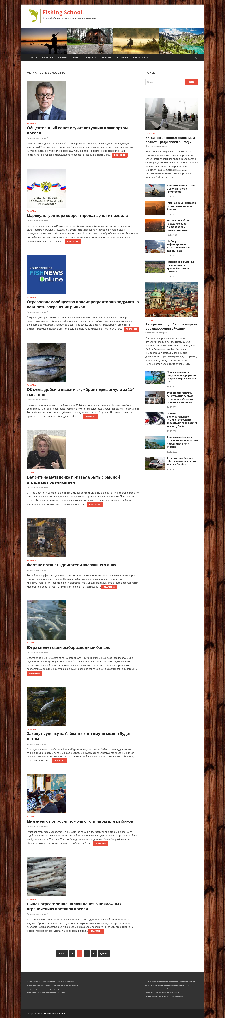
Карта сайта (140, 58)
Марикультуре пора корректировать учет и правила (77, 215)
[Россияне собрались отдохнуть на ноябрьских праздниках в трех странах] (155, 447)
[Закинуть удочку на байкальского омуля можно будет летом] (83, 707)
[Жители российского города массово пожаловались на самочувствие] (155, 231)
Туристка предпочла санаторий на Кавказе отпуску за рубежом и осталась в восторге (180, 397)
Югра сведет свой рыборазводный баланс (68, 647)
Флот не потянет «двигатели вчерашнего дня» (71, 564)
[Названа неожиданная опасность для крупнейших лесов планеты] (155, 272)
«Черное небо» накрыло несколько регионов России (181, 206)
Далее (103, 953)
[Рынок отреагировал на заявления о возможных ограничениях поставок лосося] (83, 877)
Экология (122, 58)
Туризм (106, 58)
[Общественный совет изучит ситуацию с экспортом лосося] (83, 101)
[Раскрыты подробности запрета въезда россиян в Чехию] (171, 317)
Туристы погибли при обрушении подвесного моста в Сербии (181, 461)
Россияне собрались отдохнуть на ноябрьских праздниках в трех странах (182, 442)
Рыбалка (47, 58)
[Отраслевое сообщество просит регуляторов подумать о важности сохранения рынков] (83, 275)
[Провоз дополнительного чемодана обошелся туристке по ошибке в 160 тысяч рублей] (155, 424)
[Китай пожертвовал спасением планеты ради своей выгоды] (171, 130)
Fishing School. (63, 12)
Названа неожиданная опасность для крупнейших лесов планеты (180, 266)
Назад (62, 953)
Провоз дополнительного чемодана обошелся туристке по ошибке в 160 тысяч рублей (182, 420)
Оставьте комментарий (37, 138)
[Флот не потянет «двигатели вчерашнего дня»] (83, 538)
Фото (76, 58)
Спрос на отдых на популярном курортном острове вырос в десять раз (181, 377)
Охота (33, 58)
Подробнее (119, 155)
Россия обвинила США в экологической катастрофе (181, 188)
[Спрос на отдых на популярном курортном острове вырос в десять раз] (155, 382)
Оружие (63, 58)
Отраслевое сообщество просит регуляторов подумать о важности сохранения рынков (83, 304)
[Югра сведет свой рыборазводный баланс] (83, 621)
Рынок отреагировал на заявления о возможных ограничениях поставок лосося (74, 906)
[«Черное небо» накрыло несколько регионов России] (155, 213)
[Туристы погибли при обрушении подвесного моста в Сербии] (155, 468)
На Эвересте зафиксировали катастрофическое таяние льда (178, 246)
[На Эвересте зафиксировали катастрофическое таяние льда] (155, 251)
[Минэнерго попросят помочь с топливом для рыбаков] (83, 795)
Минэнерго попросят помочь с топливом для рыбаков (80, 821)
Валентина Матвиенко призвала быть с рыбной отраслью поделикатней (73, 480)
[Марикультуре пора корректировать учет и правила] (83, 189)
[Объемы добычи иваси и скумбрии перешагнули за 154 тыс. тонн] (83, 363)
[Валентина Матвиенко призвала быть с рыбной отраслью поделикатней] (83, 451)
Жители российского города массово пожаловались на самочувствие (179, 225)
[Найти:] (171, 82)
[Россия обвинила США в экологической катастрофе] (155, 196)
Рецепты (90, 58)
